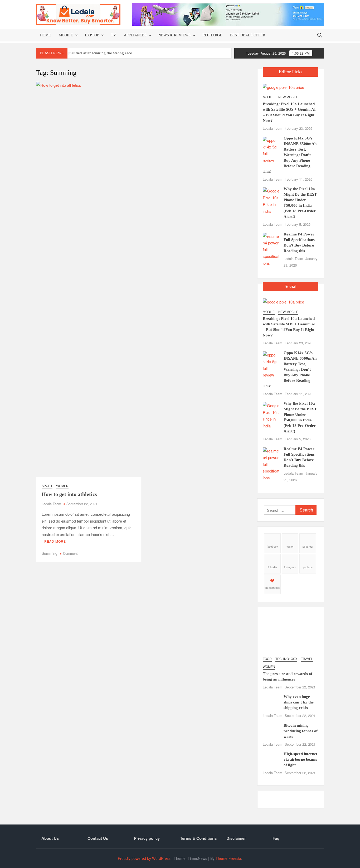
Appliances (135, 35)
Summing (49, 553)
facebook (272, 546)
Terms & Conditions (198, 838)
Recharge (212, 35)
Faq (276, 838)
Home (45, 35)
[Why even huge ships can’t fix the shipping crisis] (271, 700)
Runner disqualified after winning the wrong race (90, 53)
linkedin (272, 567)
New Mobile (288, 97)
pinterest (308, 546)
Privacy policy (147, 838)
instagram (290, 567)
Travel (307, 658)
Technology (286, 658)
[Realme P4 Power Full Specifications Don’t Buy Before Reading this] (271, 249)
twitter (290, 546)
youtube (308, 567)
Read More (55, 541)
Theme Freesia (228, 858)
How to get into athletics (69, 494)
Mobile (66, 35)
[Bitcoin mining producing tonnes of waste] (271, 729)
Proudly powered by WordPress (144, 858)
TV (113, 35)
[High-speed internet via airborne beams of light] (271, 757)
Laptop (92, 35)
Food (267, 658)
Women (62, 485)
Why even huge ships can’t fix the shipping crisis (299, 702)
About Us (50, 838)
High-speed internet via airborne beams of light (300, 759)
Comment (70, 553)
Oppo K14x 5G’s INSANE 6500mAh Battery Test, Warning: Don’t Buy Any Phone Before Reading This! (289, 154)
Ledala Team (51, 503)
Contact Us (97, 838)
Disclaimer (236, 838)
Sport (47, 485)
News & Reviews (174, 35)
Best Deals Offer (247, 35)
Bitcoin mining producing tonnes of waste (301, 731)
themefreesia (272, 588)
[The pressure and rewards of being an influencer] (290, 632)
